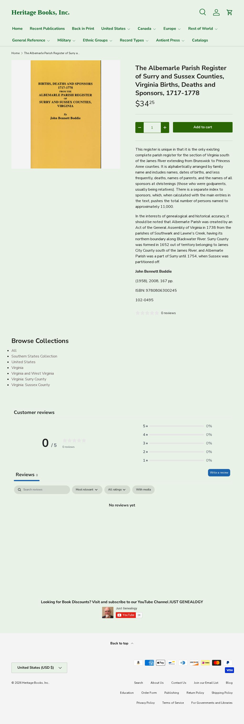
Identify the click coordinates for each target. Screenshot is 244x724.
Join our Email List (206, 683)
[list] (66, 114)
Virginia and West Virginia (32, 373)
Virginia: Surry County (28, 379)
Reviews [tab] (27, 474)
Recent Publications (47, 28)
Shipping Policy (222, 693)
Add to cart (202, 127)
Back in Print (83, 28)
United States (23, 362)
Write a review (219, 472)
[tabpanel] (122, 521)
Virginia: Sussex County (30, 384)
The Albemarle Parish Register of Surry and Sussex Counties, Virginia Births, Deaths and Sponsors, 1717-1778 (52, 53)
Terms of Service (173, 703)
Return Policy (195, 693)
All (14, 350)
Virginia (17, 367)
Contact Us (178, 683)
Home (17, 28)
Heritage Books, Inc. (35, 683)
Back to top (119, 643)
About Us (157, 683)
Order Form (149, 693)
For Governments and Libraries (212, 703)
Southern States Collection (34, 356)
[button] (177, 426)
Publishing (171, 693)
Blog (229, 683)
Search (138, 683)
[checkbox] (143, 489)
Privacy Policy (146, 703)
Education (127, 693)
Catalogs (200, 40)
